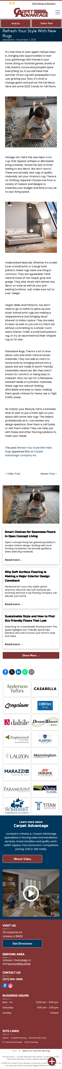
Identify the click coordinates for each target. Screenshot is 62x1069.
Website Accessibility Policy (44, 1059)
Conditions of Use (51, 1056)
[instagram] (10, 986)
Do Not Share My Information (29, 1056)
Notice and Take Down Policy (19, 1059)
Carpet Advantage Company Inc (24, 453)
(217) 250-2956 (13, 979)
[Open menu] (57, 12)
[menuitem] (7, 1038)
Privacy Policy (8, 1056)
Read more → (14, 560)
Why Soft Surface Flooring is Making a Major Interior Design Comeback (27, 576)
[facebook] (5, 986)
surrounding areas (19, 964)
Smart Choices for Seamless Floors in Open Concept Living (30, 534)
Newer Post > (49, 474)
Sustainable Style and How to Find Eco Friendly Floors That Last (30, 618)
